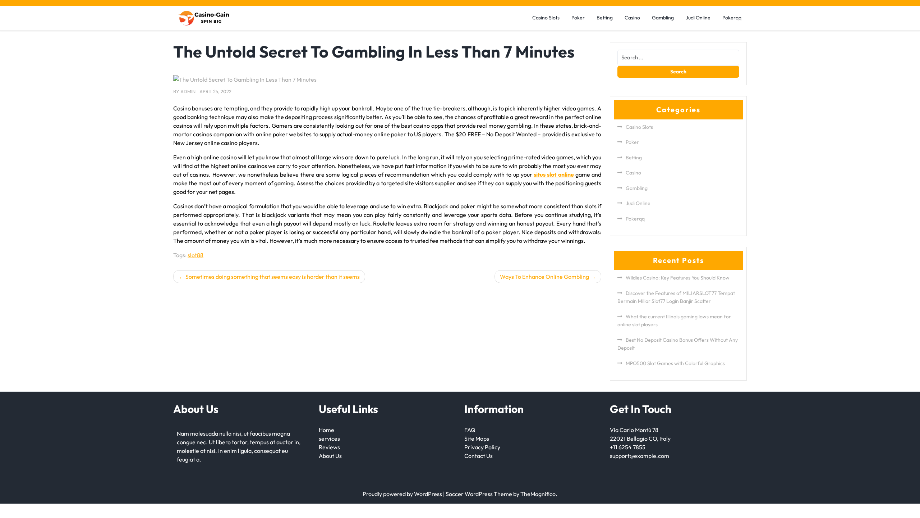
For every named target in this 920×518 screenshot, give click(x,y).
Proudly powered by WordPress (403, 493)
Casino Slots (546, 17)
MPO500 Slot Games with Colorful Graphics (675, 363)
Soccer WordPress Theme (479, 493)
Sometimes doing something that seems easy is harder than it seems (272, 276)
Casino (632, 17)
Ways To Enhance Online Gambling (544, 276)
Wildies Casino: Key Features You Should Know (678, 277)
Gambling (663, 17)
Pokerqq (731, 17)
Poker (578, 17)
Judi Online (698, 17)
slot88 (195, 255)
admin (188, 91)
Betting (605, 17)
